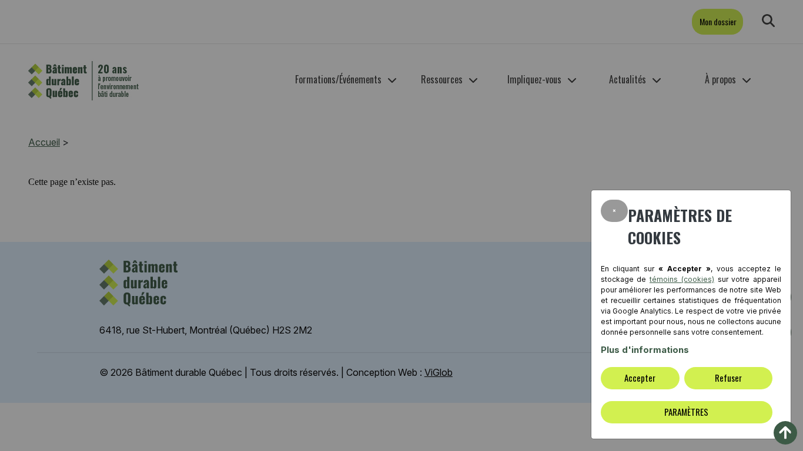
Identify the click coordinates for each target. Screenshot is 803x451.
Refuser (728, 377)
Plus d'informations (645, 349)
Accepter (639, 377)
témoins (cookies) (682, 279)
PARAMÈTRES (686, 411)
